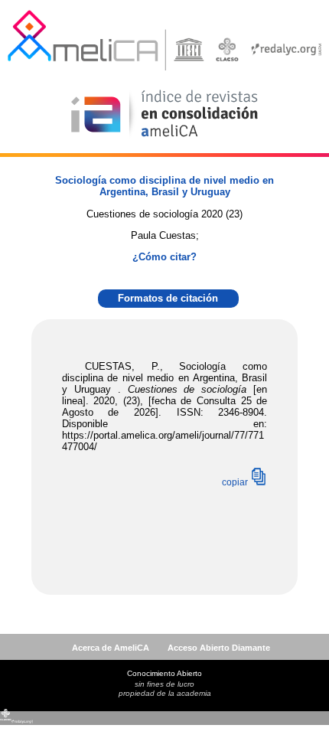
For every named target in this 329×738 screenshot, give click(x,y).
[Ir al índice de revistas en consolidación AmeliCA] (165, 138)
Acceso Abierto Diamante (219, 647)
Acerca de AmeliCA (110, 647)
